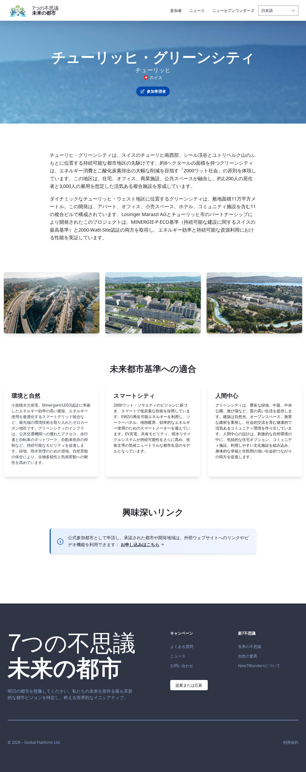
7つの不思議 (45, 10)
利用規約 (290, 742)
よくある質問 (181, 646)
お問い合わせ (181, 665)
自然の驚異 (247, 656)
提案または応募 (188, 685)
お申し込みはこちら (140, 544)
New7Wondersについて (259, 665)
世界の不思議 (249, 646)
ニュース (178, 656)
